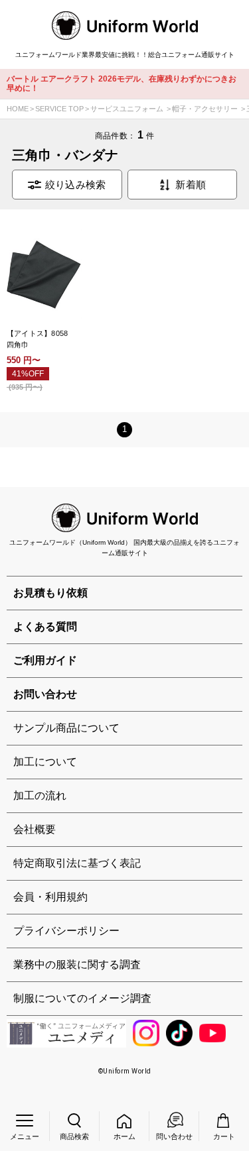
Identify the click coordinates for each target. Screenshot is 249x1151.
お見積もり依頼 (50, 592)
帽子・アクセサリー (205, 109)
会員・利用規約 (50, 897)
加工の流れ (39, 795)
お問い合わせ (45, 694)
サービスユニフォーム (126, 109)
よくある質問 (45, 626)
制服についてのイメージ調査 (82, 998)
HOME (18, 109)
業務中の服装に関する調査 (77, 964)
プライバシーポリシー (66, 930)
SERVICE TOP (59, 109)
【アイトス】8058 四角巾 (41, 339)
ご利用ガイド (45, 660)
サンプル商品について (66, 728)
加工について (45, 761)
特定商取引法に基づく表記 (77, 863)
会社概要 (34, 829)
